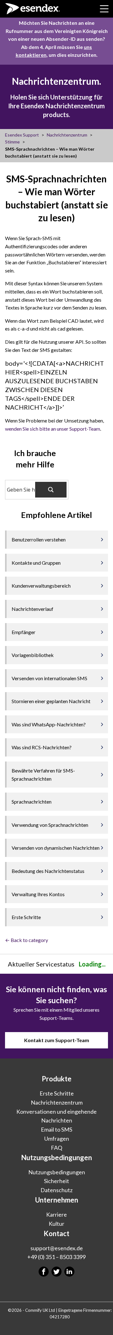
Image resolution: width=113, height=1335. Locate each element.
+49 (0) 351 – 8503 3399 (56, 1256)
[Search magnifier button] (51, 490)
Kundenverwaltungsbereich (42, 586)
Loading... (92, 964)
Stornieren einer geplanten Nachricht (51, 701)
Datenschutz (56, 1190)
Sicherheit (56, 1180)
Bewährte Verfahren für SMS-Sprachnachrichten (43, 774)
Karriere (56, 1214)
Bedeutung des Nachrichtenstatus (48, 871)
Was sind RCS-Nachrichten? (42, 747)
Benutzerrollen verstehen (39, 539)
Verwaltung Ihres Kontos (38, 894)
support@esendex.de (56, 1247)
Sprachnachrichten (31, 802)
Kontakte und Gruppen (36, 563)
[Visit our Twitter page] (56, 1272)
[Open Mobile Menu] (104, 9)
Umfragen (56, 1138)
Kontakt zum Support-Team (56, 1040)
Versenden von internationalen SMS (49, 678)
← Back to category (26, 940)
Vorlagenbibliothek (33, 655)
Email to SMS (56, 1129)
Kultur (56, 1223)
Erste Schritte (26, 917)
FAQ (56, 1147)
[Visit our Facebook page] (44, 1272)
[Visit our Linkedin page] (69, 1272)
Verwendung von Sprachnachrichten (50, 825)
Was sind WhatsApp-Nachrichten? (49, 724)
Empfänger (23, 632)
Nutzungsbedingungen (56, 1171)
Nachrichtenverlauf (32, 609)
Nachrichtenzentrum (57, 1102)
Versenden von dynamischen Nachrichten (56, 848)
